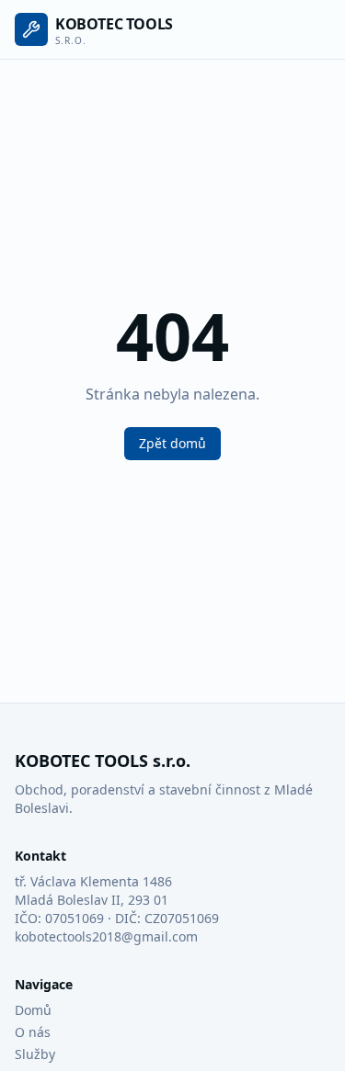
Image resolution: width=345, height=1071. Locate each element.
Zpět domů (172, 443)
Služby (35, 1054)
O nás (33, 1032)
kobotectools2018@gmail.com (106, 936)
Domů (33, 1010)
